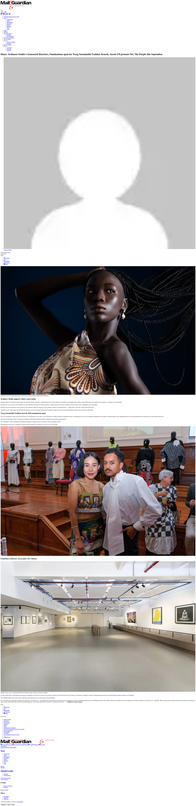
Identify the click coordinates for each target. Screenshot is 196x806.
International (7, 756)
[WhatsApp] (8, 14)
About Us (6, 799)
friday (5, 726)
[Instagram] (2, 14)
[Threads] (5, 14)
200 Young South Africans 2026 (8, 747)
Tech (5, 762)
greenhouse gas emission (10, 727)
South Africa (7, 754)
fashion (5, 725)
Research (6, 797)
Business (3, 767)
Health (5, 759)
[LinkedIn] (3, 14)
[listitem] (4, 744)
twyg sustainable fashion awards (11, 734)
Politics (2, 766)
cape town (6, 721)
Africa (5, 755)
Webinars (6, 787)
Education (6, 758)
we (4, 736)
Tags (2, 746)
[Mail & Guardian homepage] (98, 5)
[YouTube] (9, 14)
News (3, 751)
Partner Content (4, 790)
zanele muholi (7, 737)
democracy (6, 723)
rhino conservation (8, 730)
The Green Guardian (6, 778)
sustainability (7, 732)
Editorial (6, 774)
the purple (6, 733)
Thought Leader (7, 771)
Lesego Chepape (8, 250)
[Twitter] (7, 14)
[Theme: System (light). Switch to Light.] (3, 12)
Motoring (6, 761)
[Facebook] (1, 14)
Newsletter (6, 796)
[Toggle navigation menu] (2, 10)
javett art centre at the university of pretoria (14, 729)
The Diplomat (7, 775)
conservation (7, 722)
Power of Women (8, 786)
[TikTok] (6, 14)
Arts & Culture (4, 779)
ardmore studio (7, 719)
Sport (5, 763)
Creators (5, 746)
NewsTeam (20, 801)
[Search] (5, 12)
